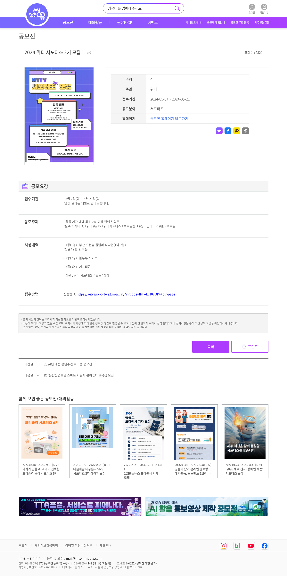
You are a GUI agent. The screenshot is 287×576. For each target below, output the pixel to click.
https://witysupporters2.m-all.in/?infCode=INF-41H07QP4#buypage (126, 294)
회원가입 (264, 12)
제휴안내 (105, 545)
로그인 (252, 12)
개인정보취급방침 (46, 545)
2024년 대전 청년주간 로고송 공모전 (68, 364)
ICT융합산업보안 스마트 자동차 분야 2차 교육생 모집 (79, 375)
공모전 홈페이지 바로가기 (169, 118)
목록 (211, 346)
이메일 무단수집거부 (78, 545)
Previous (23, 506)
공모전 (23, 545)
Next (137, 506)
